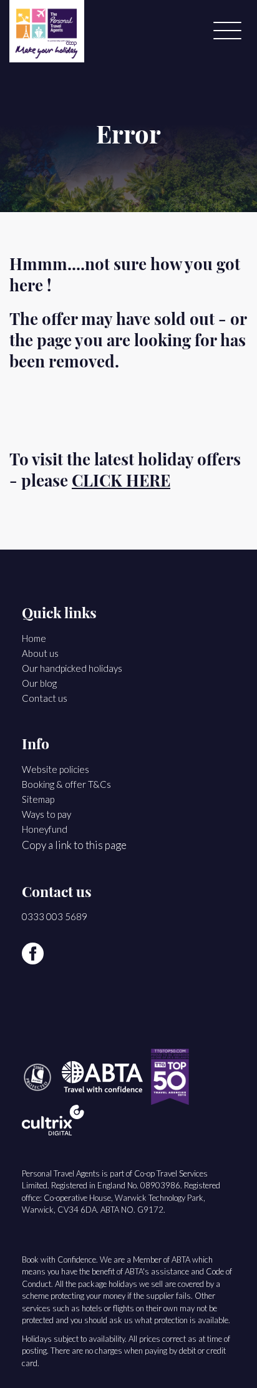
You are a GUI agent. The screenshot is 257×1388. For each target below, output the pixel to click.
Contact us (44, 698)
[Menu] (227, 31)
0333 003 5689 (54, 916)
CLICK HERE (121, 482)
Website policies (55, 769)
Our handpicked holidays (72, 668)
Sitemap (38, 799)
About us (40, 653)
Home (34, 638)
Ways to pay (46, 814)
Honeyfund (44, 829)
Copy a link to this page (74, 845)
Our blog (39, 683)
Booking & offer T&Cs (66, 784)
